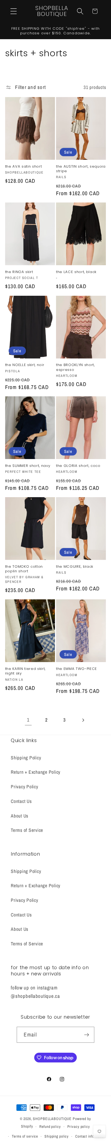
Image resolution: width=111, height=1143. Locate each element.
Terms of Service (27, 830)
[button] (13, 11)
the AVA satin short (23, 166)
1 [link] (28, 719)
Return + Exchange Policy (35, 772)
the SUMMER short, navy (27, 465)
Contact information (90, 1136)
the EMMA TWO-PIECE (76, 668)
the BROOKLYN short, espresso (75, 367)
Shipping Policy (26, 758)
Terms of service (25, 1136)
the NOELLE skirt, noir (24, 365)
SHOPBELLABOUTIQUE (52, 1118)
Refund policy (50, 1126)
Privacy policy (78, 1126)
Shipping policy (56, 1136)
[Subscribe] (86, 1034)
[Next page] (82, 720)
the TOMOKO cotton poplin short (24, 568)
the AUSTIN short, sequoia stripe (81, 168)
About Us (19, 816)
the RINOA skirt (19, 272)
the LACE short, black (76, 272)
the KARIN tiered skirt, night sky (25, 671)
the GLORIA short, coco (78, 465)
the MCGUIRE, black (74, 566)
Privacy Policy (24, 786)
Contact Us (21, 801)
